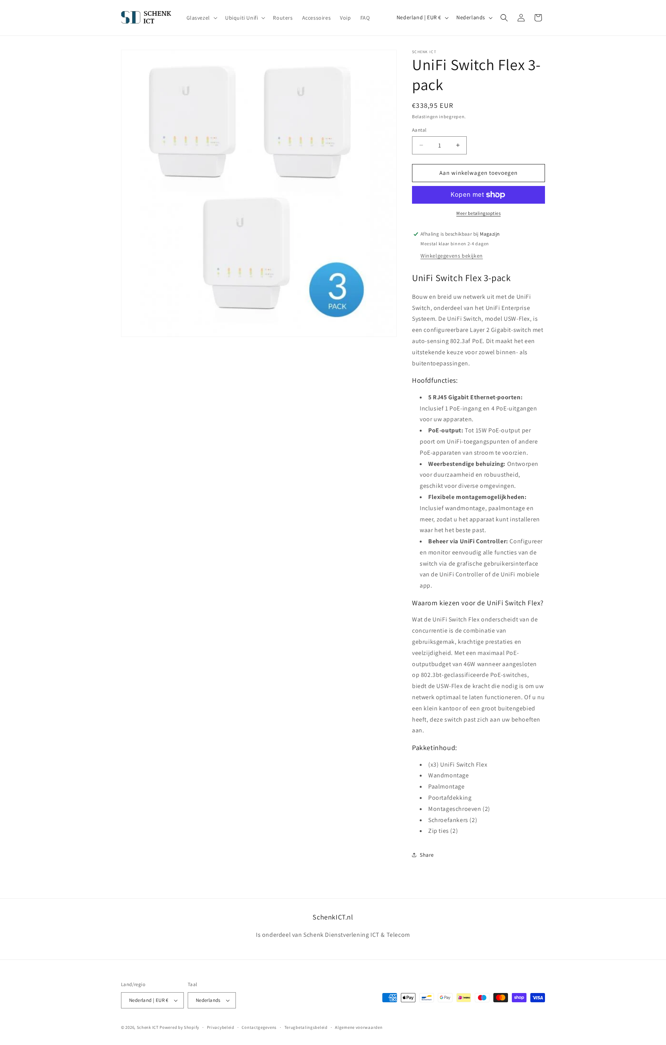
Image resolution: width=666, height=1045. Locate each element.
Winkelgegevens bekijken (451, 255)
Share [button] (427, 854)
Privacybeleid (220, 1027)
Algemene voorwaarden (358, 1027)
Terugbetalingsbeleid (306, 1027)
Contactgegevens (259, 1027)
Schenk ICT (148, 1027)
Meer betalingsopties (478, 213)
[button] (201, 18)
